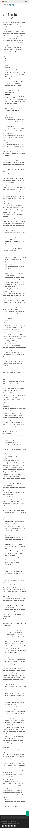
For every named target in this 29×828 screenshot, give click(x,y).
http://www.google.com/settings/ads (13, 700)
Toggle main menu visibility (22, 5)
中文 (26, 1)
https (6, 664)
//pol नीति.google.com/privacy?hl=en (16, 664)
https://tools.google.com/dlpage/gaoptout (14, 706)
